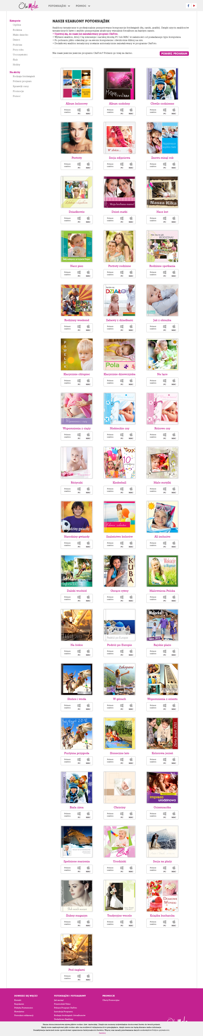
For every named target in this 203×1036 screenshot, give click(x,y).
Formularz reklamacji (23, 1015)
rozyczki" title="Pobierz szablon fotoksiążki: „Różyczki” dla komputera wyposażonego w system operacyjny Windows (78, 490)
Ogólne (17, 24)
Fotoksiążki (57, 5)
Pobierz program (22, 81)
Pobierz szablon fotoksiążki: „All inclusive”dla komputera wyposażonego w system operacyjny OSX (173, 544)
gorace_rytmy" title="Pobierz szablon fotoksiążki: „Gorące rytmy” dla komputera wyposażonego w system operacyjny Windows (121, 598)
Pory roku (18, 49)
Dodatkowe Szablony (63, 1019)
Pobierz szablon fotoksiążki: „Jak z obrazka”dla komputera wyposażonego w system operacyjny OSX (173, 327)
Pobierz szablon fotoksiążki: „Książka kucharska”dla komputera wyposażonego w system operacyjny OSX (173, 923)
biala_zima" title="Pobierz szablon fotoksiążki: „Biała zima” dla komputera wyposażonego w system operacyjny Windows (78, 814)
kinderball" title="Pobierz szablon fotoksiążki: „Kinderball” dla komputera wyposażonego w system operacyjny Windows (121, 490)
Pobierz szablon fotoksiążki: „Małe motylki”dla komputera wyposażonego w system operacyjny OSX (173, 490)
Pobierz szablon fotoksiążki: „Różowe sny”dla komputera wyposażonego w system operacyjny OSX (173, 436)
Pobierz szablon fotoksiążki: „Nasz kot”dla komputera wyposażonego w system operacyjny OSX (173, 219)
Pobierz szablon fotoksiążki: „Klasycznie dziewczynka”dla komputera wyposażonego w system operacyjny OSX (131, 381)
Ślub (15, 59)
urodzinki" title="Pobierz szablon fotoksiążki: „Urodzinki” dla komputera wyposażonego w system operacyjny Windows (121, 869)
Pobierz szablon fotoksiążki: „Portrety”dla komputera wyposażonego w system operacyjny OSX (88, 165)
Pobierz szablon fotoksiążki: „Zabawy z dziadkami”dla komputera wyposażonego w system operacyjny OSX (131, 327)
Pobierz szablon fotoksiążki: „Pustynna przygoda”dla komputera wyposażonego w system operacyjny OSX (88, 760)
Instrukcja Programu (63, 1011)
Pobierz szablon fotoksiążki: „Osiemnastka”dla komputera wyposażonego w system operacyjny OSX (173, 814)
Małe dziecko (20, 34)
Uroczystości (20, 54)
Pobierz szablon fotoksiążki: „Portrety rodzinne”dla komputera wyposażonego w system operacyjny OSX (131, 273)
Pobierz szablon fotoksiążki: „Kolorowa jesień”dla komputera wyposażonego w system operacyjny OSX (173, 760)
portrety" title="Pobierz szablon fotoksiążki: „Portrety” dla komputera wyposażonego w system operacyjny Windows (78, 165)
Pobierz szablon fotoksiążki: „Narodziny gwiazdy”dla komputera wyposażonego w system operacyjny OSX (88, 544)
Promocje (18, 91)
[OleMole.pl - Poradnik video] (194, 5)
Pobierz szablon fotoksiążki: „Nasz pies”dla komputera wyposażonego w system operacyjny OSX (88, 273)
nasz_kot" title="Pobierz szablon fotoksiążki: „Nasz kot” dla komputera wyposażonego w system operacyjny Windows (164, 219)
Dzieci (16, 39)
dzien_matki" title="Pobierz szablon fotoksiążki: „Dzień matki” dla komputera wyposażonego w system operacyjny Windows (121, 219)
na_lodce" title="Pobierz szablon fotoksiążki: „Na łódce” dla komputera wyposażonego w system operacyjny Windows (78, 652)
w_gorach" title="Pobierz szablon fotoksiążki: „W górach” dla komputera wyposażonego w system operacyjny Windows (121, 706)
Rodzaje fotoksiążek (24, 76)
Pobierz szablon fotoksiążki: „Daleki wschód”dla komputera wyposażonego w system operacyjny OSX (88, 598)
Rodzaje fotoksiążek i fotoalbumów (69, 1015)
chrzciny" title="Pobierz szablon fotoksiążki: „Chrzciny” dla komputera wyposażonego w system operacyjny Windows (121, 814)
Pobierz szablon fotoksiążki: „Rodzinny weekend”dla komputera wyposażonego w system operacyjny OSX (88, 327)
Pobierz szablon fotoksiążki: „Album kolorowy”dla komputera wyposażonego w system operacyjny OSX (88, 111)
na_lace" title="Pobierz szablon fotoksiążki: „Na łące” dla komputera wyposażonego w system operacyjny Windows (164, 381)
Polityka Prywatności (23, 1007)
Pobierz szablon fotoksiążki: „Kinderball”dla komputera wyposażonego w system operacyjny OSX (131, 490)
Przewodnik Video (62, 1004)
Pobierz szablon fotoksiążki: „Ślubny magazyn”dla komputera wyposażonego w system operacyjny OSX (88, 923)
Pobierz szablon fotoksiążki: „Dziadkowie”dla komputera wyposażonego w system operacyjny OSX (88, 219)
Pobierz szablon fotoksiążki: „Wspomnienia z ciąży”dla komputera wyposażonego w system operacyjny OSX (88, 436)
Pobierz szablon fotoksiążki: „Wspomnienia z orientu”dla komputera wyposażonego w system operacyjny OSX (173, 706)
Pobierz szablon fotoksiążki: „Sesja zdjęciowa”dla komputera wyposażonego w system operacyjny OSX (131, 165)
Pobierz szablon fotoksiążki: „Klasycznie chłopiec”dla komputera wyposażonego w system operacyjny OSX (88, 381)
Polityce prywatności (160, 1030)
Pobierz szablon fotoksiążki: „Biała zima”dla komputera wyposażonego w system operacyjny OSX (88, 814)
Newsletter (19, 1011)
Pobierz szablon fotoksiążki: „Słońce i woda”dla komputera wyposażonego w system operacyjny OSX (88, 706)
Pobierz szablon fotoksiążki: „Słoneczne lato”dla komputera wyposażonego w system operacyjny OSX (131, 760)
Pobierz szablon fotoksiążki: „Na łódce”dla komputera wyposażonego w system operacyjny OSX (88, 652)
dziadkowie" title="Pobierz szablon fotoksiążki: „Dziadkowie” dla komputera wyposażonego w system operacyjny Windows (78, 219)
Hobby (16, 64)
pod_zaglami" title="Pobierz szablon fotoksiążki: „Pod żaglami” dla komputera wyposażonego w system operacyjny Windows (78, 977)
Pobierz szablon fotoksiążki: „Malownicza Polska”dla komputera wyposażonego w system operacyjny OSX (173, 598)
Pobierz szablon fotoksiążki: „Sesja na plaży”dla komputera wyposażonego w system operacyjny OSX (173, 869)
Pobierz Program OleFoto (65, 1007)
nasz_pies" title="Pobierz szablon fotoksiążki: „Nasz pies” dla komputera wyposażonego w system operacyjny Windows (78, 273)
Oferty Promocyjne (110, 1000)
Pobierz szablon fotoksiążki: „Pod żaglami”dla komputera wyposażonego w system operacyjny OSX (88, 977)
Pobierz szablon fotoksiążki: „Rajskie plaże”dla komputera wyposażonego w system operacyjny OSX (173, 652)
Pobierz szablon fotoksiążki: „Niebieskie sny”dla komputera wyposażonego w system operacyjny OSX (131, 436)
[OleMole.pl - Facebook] (188, 5)
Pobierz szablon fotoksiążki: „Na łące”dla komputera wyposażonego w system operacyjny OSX (173, 381)
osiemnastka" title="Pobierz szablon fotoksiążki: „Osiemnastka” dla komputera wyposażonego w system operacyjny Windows (164, 814)
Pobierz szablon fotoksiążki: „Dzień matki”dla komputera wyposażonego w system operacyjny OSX (131, 219)
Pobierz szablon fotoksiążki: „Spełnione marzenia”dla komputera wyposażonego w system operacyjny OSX (88, 869)
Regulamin (19, 1004)
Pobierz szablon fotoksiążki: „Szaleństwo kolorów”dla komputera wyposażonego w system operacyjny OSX (131, 544)
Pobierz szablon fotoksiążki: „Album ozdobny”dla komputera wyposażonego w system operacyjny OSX (131, 111)
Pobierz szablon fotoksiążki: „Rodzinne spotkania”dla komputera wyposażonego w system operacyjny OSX (173, 273)
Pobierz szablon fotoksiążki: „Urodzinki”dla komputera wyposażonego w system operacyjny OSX (131, 869)
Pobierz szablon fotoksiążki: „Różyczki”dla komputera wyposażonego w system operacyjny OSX (88, 490)
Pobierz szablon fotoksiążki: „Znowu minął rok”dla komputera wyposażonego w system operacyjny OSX (173, 165)
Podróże (17, 44)
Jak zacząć (59, 1000)
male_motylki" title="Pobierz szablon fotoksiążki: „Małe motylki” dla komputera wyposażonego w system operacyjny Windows (164, 490)
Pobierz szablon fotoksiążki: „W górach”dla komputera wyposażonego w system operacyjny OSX (131, 706)
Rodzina (17, 29)
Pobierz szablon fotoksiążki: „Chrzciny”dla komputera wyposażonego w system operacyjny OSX (131, 814)
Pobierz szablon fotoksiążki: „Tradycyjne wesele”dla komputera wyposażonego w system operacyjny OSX (131, 923)
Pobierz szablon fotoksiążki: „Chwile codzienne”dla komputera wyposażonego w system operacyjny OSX (173, 111)
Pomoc (81, 5)
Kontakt (17, 1000)
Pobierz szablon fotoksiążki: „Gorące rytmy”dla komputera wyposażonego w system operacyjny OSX (131, 598)
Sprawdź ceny (21, 86)
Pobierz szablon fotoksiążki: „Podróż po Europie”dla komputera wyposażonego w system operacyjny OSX (131, 652)
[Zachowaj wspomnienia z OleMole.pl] (28, 5)
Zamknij (102, 1033)
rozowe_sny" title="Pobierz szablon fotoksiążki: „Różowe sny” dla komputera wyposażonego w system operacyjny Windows (164, 436)
